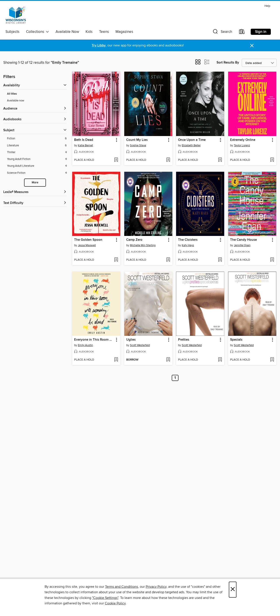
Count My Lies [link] (137, 140)
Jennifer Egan (242, 245)
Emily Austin (85, 345)
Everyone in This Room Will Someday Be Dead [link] (94, 340)
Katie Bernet (85, 145)
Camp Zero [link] (134, 240)
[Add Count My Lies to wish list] (168, 160)
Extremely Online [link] (242, 140)
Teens (104, 31)
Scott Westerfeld (140, 345)
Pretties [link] (183, 340)
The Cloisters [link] (188, 240)
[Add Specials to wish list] (272, 360)
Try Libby (99, 45)
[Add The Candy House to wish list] (272, 260)
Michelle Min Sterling (143, 245)
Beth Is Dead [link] (83, 140)
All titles (12, 94)
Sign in (260, 31)
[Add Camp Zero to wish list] (168, 260)
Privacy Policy (156, 586)
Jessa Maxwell (87, 245)
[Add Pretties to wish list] (220, 360)
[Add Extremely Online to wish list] (272, 160)
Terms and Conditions (121, 586)
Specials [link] (236, 340)
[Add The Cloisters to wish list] (220, 260)
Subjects (12, 31)
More (35, 182)
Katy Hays (188, 245)
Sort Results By (228, 62)
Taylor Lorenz (242, 145)
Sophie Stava (138, 145)
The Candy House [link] (243, 240)
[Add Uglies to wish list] (168, 360)
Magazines (124, 31)
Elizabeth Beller (191, 145)
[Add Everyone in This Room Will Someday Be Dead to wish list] (116, 360)
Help (267, 6)
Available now (15, 100)
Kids (89, 31)
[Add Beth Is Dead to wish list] (116, 160)
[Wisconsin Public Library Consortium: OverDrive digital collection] (15, 15)
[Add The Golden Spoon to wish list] (116, 260)
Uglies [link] (131, 340)
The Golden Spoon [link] (88, 240)
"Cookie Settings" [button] (105, 598)
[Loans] (241, 32)
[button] (222, 32)
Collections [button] (36, 31)
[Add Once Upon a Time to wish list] (220, 160)
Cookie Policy (115, 603)
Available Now (67, 31)
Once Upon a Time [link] (192, 140)
